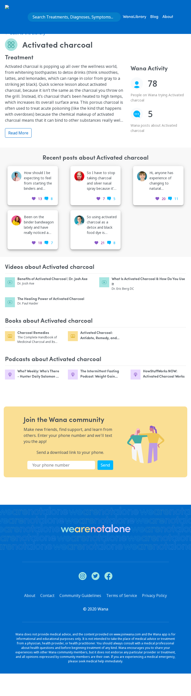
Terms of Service (121, 595)
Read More (18, 133)
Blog (154, 17)
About (167, 17)
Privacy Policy (154, 595)
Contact (47, 595)
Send (105, 465)
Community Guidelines (80, 595)
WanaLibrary (134, 17)
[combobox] (74, 17)
